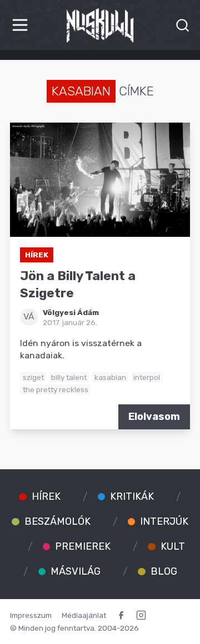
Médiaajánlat (84, 615)
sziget (33, 377)
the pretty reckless (55, 389)
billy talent (69, 377)
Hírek (36, 254)
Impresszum (31, 615)
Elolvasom (154, 416)
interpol (146, 377)
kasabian (110, 377)
